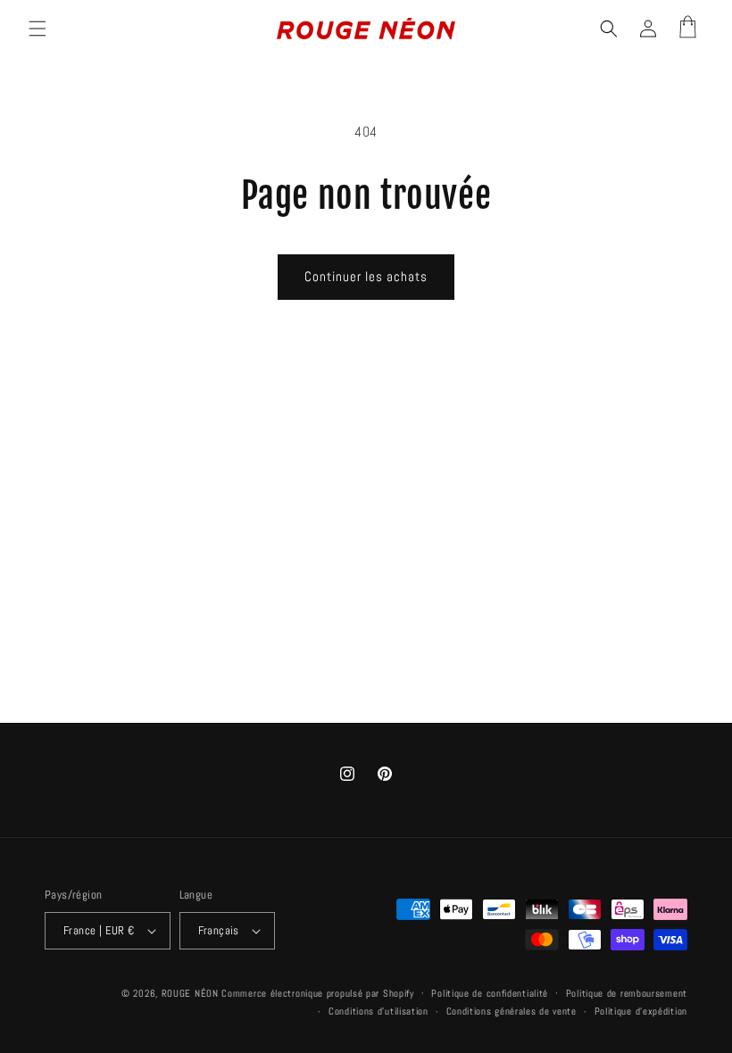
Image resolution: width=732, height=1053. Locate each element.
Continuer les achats (366, 276)
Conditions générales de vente (511, 1011)
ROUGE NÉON (190, 993)
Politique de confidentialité (489, 993)
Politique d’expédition (641, 1011)
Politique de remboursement (626, 993)
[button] (37, 28)
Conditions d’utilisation (378, 1011)
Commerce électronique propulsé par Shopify (317, 993)
